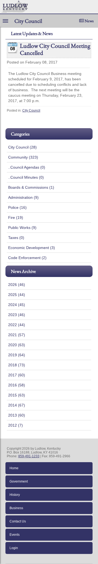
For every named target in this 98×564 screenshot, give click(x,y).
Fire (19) (15, 217)
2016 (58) (16, 385)
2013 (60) (16, 415)
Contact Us (18, 521)
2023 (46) (16, 315)
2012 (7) (15, 425)
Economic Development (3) (31, 247)
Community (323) (23, 157)
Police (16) (17, 207)
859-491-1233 (28, 456)
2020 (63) (16, 345)
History (15, 495)
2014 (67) (16, 405)
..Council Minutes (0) (26, 177)
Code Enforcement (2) (27, 258)
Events (15, 535)
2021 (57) (16, 335)
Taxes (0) (16, 237)
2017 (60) (16, 375)
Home (14, 468)
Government (19, 481)
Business (16, 508)
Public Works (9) (22, 227)
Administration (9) (23, 197)
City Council (31, 110)
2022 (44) (16, 325)
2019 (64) (16, 355)
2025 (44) (16, 294)
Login (14, 548)
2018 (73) (16, 365)
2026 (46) (16, 284)
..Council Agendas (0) (26, 167)
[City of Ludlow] (14, 6)
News (89, 20)
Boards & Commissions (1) (31, 187)
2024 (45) (16, 305)
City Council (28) (22, 147)
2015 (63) (16, 395)
